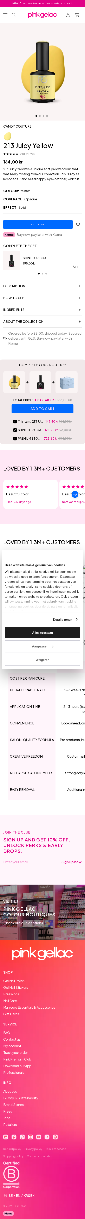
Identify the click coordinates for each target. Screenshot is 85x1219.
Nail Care (10, 1000)
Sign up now (71, 862)
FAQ (6, 1032)
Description (14, 286)
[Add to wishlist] (78, 224)
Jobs (6, 1118)
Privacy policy (33, 1149)
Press (7, 1111)
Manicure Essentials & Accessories (29, 1007)
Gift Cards (11, 1014)
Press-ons (11, 994)
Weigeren (43, 660)
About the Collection (23, 321)
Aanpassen (40, 646)
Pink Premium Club (17, 1059)
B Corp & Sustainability (20, 1098)
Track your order (15, 1052)
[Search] (14, 14)
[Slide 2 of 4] (40, 116)
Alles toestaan (42, 632)
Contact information (40, 1156)
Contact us (11, 1039)
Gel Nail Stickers (15, 987)
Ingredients (14, 309)
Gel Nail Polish (14, 981)
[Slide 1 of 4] (36, 116)
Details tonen (62, 619)
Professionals (13, 1072)
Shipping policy (13, 1156)
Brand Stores (13, 1104)
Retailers (10, 1124)
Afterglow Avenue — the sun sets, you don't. (42, 3)
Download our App (17, 1066)
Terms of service (56, 1149)
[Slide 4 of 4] (47, 116)
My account (12, 1046)
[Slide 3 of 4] (43, 116)
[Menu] (5, 14)
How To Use (13, 298)
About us (10, 1091)
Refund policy (12, 1149)
